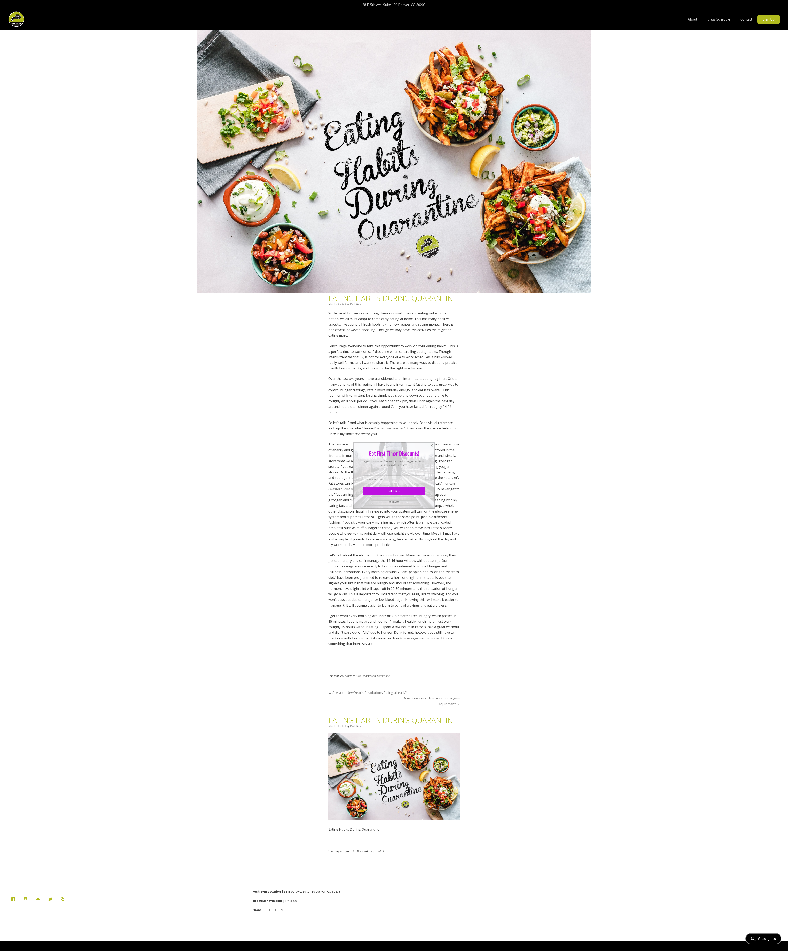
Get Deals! (394, 491)
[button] (394, 453)
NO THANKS (394, 501)
